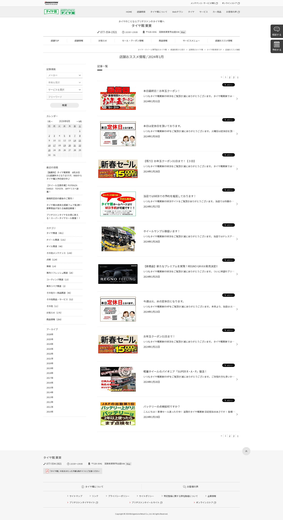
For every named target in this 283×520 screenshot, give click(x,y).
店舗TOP (55, 40)
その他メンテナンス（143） (60, 253)
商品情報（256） (55, 319)
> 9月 (79, 121)
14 (75, 140)
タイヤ (191, 11)
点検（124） (52, 259)
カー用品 (217, 11)
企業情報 (212, 496)
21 (75, 145)
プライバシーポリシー (118, 496)
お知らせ (102, 40)
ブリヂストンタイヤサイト (82, 502)
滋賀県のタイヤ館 (196, 49)
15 (80, 140)
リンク (95, 496)
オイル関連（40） (55, 246)
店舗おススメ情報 (223, 40)
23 (49, 150)
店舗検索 (141, 11)
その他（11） (53, 306)
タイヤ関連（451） (56, 233)
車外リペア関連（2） (57, 286)
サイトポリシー (146, 496)
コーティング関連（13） (58, 279)
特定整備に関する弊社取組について (181, 496)
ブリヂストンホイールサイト (145, 502)
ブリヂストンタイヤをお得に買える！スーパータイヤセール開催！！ (64, 216)
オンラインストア (229, 3)
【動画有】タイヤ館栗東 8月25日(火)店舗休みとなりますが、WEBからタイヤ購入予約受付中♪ (64, 175)
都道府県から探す (177, 49)
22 (80, 145)
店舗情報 (79, 40)
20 (69, 145)
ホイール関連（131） (57, 239)
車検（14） (52, 266)
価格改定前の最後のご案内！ (60, 198)
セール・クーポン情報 (132, 40)
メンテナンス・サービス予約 (203, 3)
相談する (276, 34)
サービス (203, 11)
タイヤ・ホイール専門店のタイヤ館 (152, 49)
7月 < (49, 121)
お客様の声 (231, 11)
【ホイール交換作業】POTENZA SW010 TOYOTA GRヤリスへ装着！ (63, 188)
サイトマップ (75, 496)
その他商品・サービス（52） (60, 299)
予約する (276, 49)
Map (183, 32)
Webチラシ (177, 11)
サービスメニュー (191, 40)
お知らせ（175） (55, 312)
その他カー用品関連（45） (59, 292)
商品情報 (163, 40)
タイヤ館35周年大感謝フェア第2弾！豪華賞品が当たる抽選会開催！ (64, 206)
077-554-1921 (108, 32)
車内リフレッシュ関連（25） (60, 272)
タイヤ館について (158, 11)
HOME (129, 11)
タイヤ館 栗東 (142, 25)
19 (64, 145)
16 (49, 145)
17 (54, 145)
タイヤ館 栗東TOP (214, 49)
